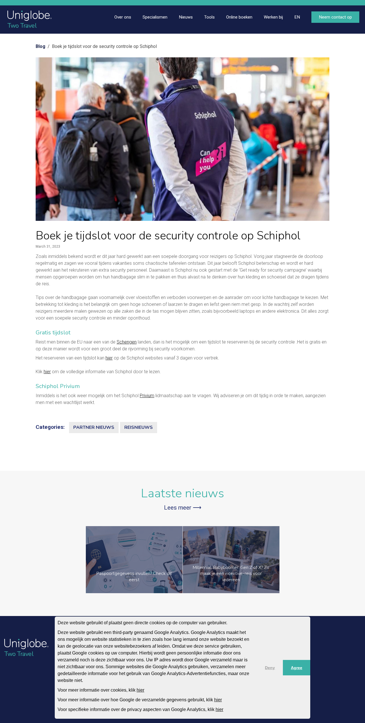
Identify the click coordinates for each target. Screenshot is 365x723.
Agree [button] (296, 667)
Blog (40, 46)
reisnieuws (138, 427)
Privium (147, 395)
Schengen (127, 342)
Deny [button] (270, 667)
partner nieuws (93, 427)
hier (140, 690)
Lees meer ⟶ (182, 507)
